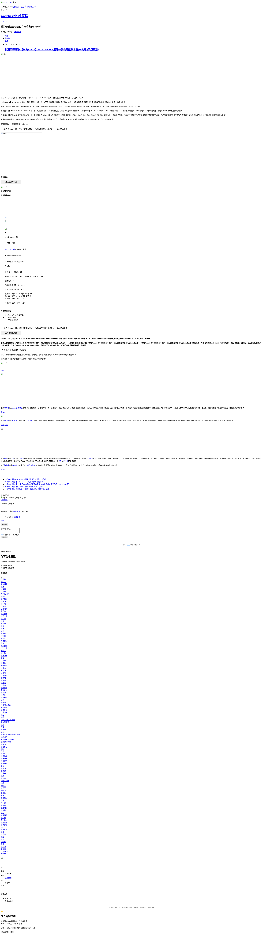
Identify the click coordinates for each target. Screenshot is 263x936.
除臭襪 (6, 408)
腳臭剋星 (19, 408)
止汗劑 (3, 606)
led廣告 (3, 786)
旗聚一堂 (4, 616)
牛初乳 (3, 695)
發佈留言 (4, 537)
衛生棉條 (4, 820)
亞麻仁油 (4, 690)
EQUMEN (4, 851)
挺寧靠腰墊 (5, 722)
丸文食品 (21, 458)
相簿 (6, 36)
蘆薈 (2, 832)
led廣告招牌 (5, 781)
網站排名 (4, 747)
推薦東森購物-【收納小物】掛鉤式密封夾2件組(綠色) (24, 487)
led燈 (2, 783)
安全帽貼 (4, 599)
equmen (14, 420)
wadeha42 (4, 500)
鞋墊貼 (3, 611)
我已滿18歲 (5, 932)
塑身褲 (3, 849)
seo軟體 (3, 744)
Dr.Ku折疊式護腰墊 (8, 720)
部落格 (7, 38)
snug (2, 370)
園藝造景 (4, 710)
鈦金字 (3, 788)
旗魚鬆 (90, 458)
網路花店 (4, 754)
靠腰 (2, 725)
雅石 (2, 715)
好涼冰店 (4, 596)
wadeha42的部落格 (14, 16)
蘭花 (2, 717)
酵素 (2, 700)
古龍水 (3, 842)
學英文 (3, 470)
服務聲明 (151, 907)
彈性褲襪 (4, 798)
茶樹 (2, 837)
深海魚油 (4, 697)
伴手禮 (65, 461)
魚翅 (2, 643)
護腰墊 (3, 730)
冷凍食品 (4, 641)
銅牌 (2, 776)
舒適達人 (15, 465)
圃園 (2, 844)
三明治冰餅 (5, 594)
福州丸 (3, 638)
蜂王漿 (3, 693)
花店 (2, 751)
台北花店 (4, 761)
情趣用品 (4, 808)
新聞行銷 (4, 829)
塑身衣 (3, 412)
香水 (2, 839)
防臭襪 (3, 592)
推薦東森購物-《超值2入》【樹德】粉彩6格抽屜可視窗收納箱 (27, 489)
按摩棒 (3, 810)
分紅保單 (4, 707)
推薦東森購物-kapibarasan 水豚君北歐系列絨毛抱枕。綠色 (25, 479)
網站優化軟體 (6, 742)
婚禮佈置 (4, 756)
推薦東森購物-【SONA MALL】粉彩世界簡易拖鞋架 (24, 482)
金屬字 (3, 778)
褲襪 (2, 795)
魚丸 (2, 631)
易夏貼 (3, 601)
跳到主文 (4, 21)
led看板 (3, 791)
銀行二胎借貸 (10, 249)
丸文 (6, 425)
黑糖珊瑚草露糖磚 (7, 739)
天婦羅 (3, 633)
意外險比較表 (6, 705)
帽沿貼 (3, 582)
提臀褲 (3, 853)
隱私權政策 (143, 907)
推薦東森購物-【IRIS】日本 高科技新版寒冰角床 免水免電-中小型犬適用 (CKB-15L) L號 (37, 484)
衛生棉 (6, 465)
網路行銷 (4, 825)
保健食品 (4, 688)
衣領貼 (3, 579)
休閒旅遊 (17, 32)
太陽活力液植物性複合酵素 (11, 734)
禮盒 (60, 461)
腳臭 (2, 587)
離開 (11, 932)
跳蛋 (2, 813)
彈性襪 (3, 793)
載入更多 (4, 524)
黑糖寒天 (4, 737)
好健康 (3, 685)
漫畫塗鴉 (17, 517)
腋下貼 (3, 604)
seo (2, 827)
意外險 (3, 702)
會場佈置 (4, 758)
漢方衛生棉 (31, 465)
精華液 (3, 834)
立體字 (3, 773)
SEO (2, 749)
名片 (6, 41)
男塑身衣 (29, 420)
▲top (3, 521)
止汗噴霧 (4, 609)
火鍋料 (3, 636)
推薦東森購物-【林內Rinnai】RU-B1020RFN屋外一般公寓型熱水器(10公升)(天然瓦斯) (52, 49)
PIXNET (116, 907)
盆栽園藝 (4, 712)
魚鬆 (2, 425)
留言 (20, 511)
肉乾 (2, 628)
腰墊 (2, 727)
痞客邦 (15, 511)
